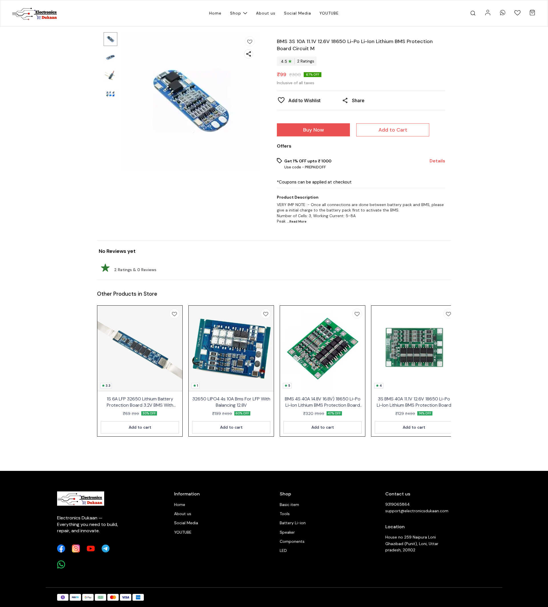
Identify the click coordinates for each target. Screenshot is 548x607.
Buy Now (313, 129)
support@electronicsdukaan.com (416, 510)
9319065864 (397, 504)
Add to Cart (392, 129)
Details (437, 161)
